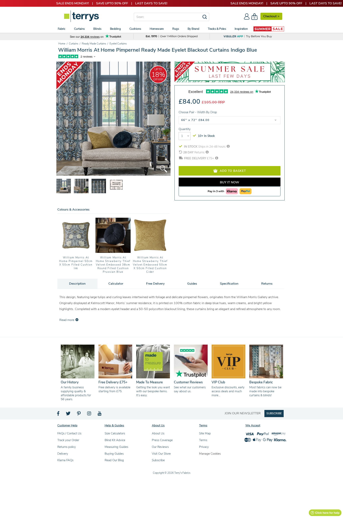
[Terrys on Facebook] (58, 414)
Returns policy (66, 447)
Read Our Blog (114, 460)
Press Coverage (162, 440)
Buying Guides (114, 454)
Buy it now (229, 182)
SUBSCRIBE (274, 413)
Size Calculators (115, 433)
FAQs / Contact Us (69, 433)
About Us (158, 433)
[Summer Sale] (268, 29)
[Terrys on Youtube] (100, 414)
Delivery (62, 454)
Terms (203, 440)
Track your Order (68, 440)
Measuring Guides (116, 447)
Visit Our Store (161, 454)
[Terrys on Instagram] (89, 414)
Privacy (204, 447)
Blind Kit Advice (115, 440)
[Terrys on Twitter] (68, 414)
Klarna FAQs (65, 460)
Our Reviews (160, 447)
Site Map (205, 433)
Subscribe (158, 460)
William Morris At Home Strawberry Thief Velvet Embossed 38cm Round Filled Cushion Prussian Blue (113, 265)
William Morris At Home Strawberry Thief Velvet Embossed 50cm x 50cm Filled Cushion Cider (150, 265)
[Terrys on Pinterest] (79, 414)
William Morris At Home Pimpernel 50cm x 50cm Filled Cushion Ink (75, 263)
